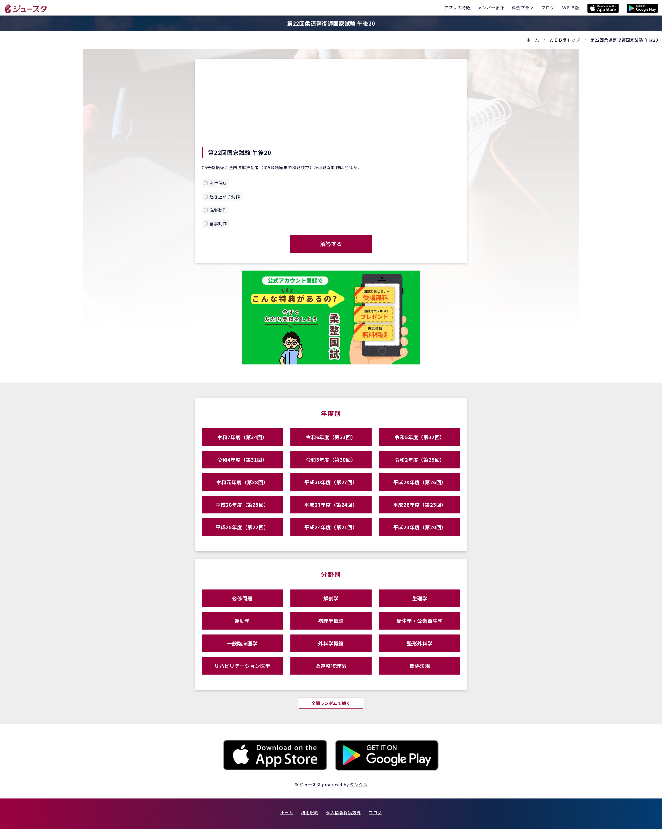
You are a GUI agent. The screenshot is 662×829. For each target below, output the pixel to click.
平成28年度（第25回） (242, 504)
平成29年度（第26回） (420, 482)
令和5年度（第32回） (420, 437)
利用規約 (309, 812)
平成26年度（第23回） (420, 504)
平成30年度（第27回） (331, 482)
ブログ (375, 812)
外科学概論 (331, 643)
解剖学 (330, 598)
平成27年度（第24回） (331, 504)
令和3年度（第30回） (331, 459)
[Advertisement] (331, 108)
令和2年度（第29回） (420, 459)
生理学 (419, 598)
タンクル (358, 784)
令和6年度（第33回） (331, 437)
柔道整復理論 (331, 665)
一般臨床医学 (242, 643)
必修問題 (242, 598)
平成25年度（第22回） (242, 527)
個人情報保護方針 (343, 812)
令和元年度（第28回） (242, 482)
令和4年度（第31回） (242, 459)
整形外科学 (420, 643)
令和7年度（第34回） (242, 437)
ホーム (532, 40)
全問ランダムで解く (330, 703)
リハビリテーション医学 (242, 665)
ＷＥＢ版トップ (565, 40)
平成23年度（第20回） (420, 527)
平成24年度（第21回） (331, 527)
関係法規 (420, 665)
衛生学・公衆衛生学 (420, 620)
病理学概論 (331, 620)
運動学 (242, 620)
